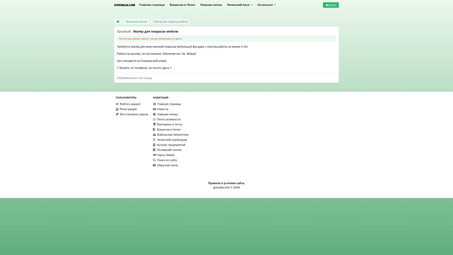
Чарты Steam (165, 155)
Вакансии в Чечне (182, 4)
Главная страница (152, 4)
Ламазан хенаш (211, 4)
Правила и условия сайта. (226, 183)
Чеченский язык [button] (238, 4)
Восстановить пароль (133, 114)
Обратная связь (167, 165)
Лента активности (168, 119)
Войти (332, 5)
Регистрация (128, 109)
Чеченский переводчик (171, 140)
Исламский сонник (168, 150)
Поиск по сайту (166, 160)
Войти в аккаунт (130, 104)
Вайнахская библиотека (172, 134)
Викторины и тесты (169, 124)
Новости (162, 109)
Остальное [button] (265, 4)
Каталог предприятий (170, 145)
